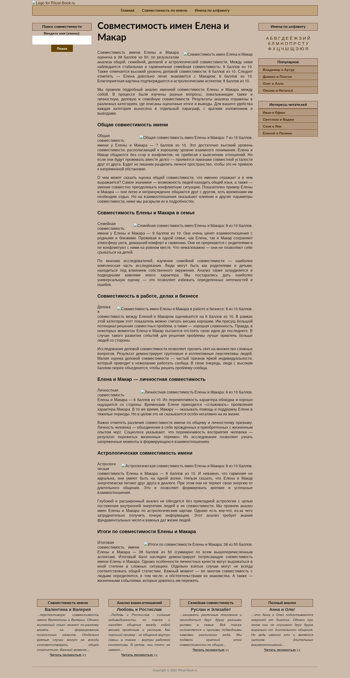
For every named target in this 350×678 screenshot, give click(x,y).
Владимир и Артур (279, 69)
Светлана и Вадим (278, 119)
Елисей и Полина (277, 133)
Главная (127, 10)
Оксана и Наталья (278, 90)
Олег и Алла (273, 83)
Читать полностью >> (68, 654)
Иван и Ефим (274, 112)
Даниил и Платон (277, 76)
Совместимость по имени (164, 10)
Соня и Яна (272, 126)
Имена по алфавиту (212, 10)
